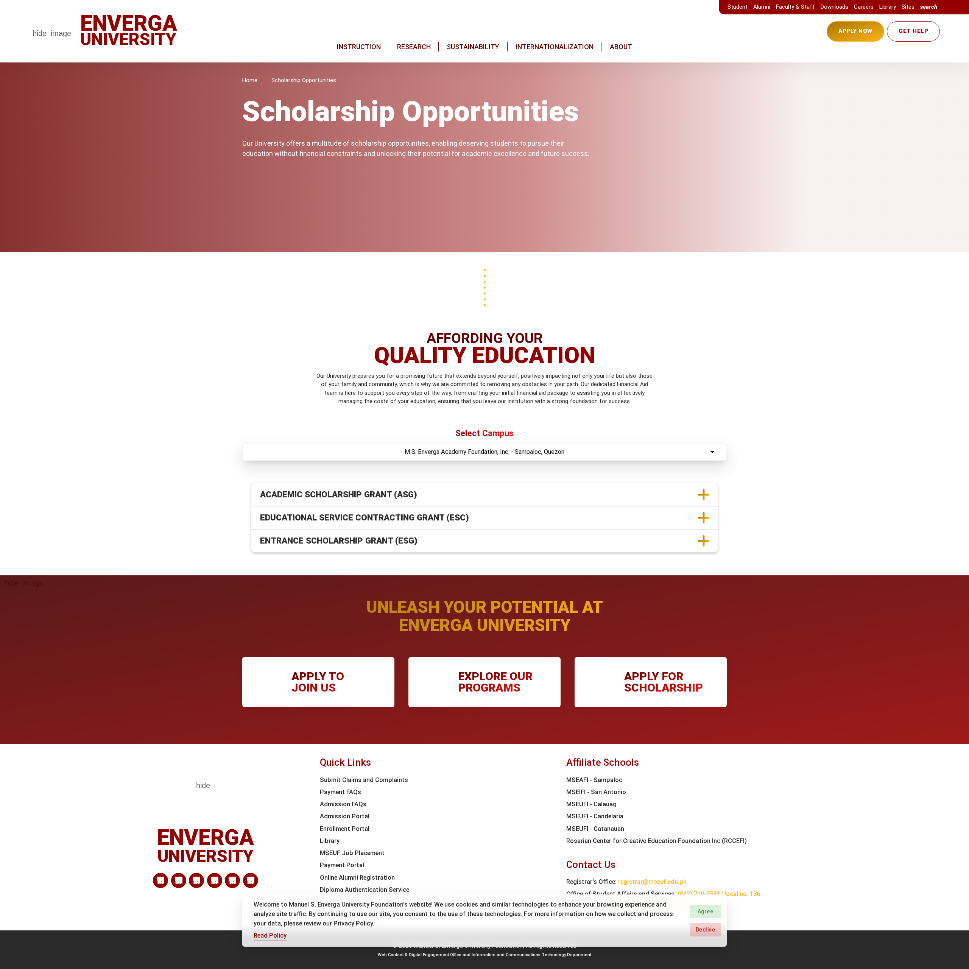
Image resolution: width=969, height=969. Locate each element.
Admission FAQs (343, 804)
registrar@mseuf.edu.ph (652, 881)
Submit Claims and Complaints (364, 780)
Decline (705, 929)
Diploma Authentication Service (364, 889)
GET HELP (913, 31)
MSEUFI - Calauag (591, 804)
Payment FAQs (340, 792)
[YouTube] (250, 880)
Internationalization (555, 47)
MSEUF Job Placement (352, 853)
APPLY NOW (855, 31)
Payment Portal (342, 865)
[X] (196, 880)
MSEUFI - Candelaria (594, 816)
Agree (706, 911)
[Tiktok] (232, 880)
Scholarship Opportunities (303, 80)
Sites (908, 6)
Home (249, 80)
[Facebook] (178, 880)
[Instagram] (214, 880)
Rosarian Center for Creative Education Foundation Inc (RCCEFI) (656, 840)
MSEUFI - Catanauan (595, 828)
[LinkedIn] (160, 880)
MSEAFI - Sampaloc (594, 780)
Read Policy (270, 935)
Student (738, 6)
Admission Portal (344, 816)
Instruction (359, 47)
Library (887, 6)
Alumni (761, 6)
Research (414, 47)
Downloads (834, 6)
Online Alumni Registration (357, 877)
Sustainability (473, 47)
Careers (864, 6)
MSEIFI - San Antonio (596, 792)
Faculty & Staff (795, 6)
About (621, 47)
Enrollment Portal (344, 828)
